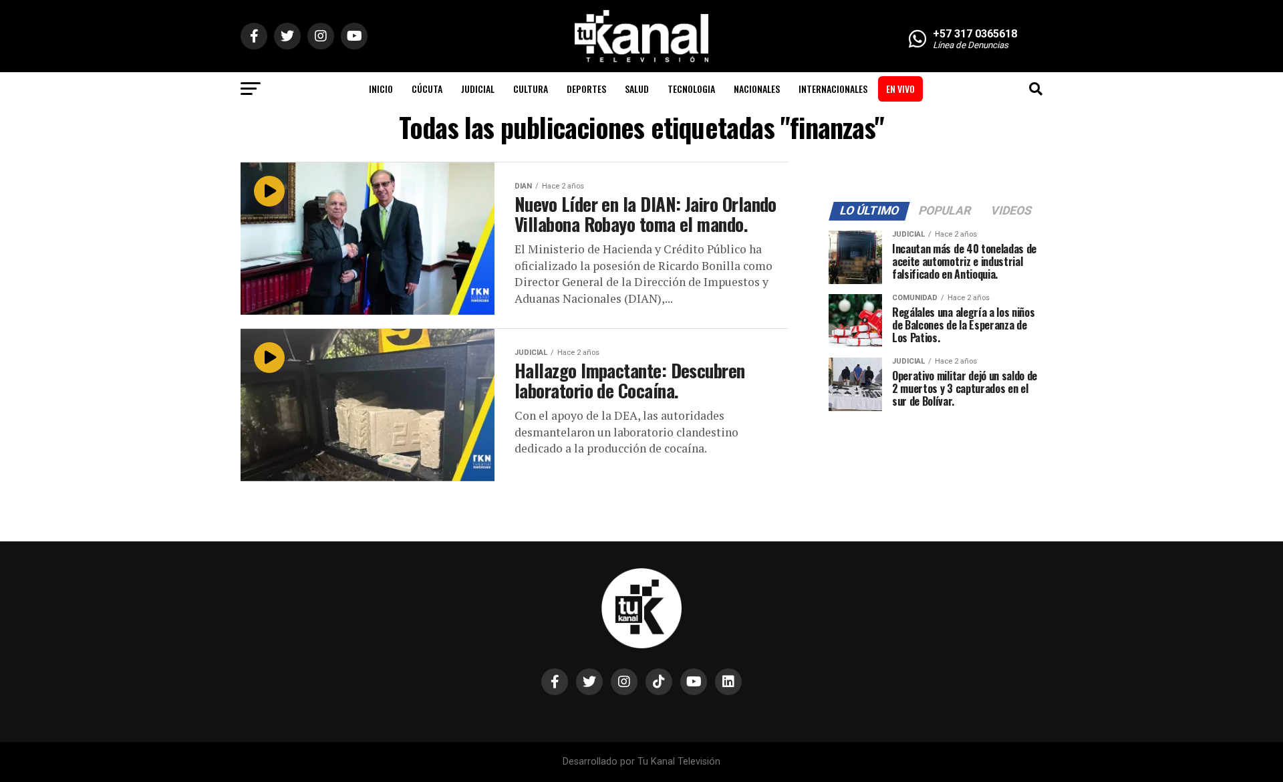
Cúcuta (427, 89)
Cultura (530, 89)
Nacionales (757, 89)
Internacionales (833, 89)
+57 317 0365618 (975, 33)
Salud (637, 89)
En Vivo (900, 89)
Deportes (586, 89)
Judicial (477, 89)
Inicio (381, 89)
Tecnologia (691, 89)
